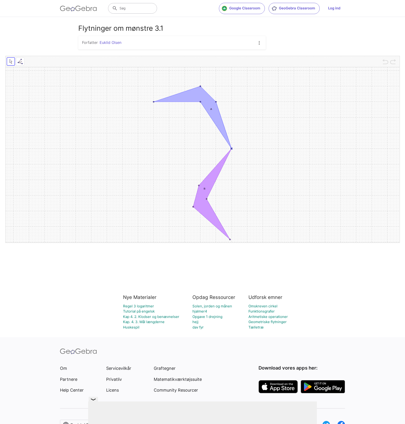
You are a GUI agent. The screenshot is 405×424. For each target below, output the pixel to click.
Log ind (334, 8)
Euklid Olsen (110, 42)
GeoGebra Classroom (297, 8)
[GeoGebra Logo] (78, 8)
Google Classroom (244, 8)
